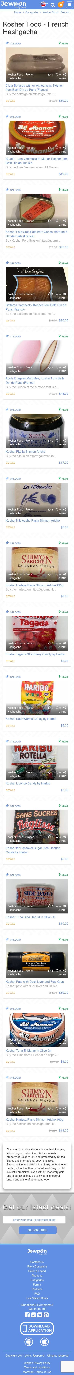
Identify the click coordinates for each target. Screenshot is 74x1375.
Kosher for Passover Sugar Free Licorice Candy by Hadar (33, 850)
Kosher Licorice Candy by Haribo (28, 783)
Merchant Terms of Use (37, 1372)
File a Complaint (37, 1266)
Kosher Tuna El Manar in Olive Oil (28, 1050)
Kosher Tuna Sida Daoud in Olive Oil (30, 917)
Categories (37, 1280)
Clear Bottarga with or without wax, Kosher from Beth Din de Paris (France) (34, 87)
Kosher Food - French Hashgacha (21, 76)
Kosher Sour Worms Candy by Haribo (31, 718)
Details (10, 100)
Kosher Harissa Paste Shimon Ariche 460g (34, 1119)
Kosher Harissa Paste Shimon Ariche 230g (34, 585)
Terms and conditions (37, 1367)
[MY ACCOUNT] (69, 4)
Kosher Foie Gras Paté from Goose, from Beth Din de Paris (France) (36, 234)
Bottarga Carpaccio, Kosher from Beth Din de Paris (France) (36, 307)
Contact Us (37, 1262)
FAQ (37, 1293)
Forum (37, 1284)
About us (37, 1275)
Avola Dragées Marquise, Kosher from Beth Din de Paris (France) (35, 380)
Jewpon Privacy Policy (37, 1363)
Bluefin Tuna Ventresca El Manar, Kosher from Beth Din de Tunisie (37, 160)
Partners (37, 1289)
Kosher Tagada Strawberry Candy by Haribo (35, 654)
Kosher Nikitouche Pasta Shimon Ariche (33, 520)
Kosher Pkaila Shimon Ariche (25, 451)
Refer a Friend (37, 1271)
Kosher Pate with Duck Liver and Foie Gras (35, 981)
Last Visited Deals (37, 1298)
